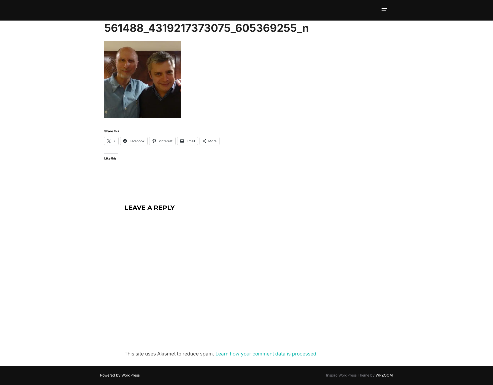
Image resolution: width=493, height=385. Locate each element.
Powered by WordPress (120, 375)
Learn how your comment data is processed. (266, 354)
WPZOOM (384, 375)
